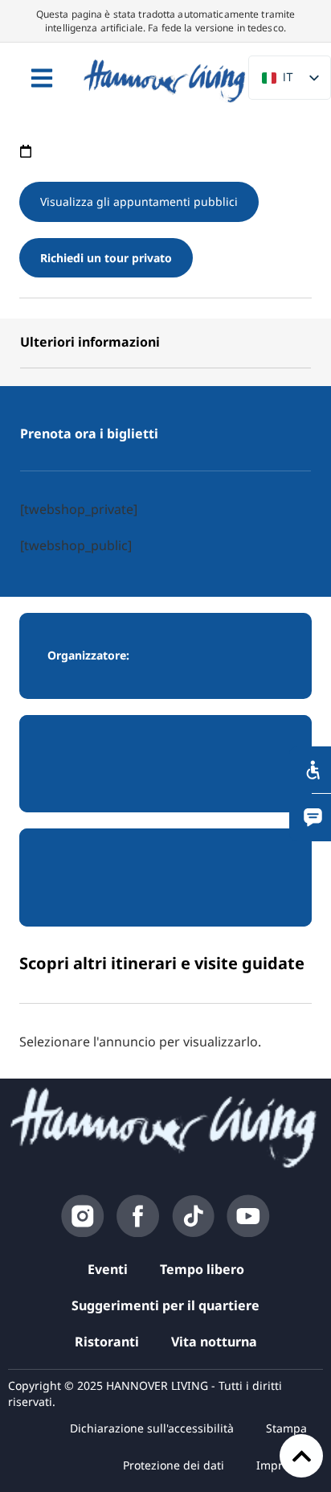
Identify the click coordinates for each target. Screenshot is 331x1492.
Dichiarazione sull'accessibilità (152, 1428)
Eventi (108, 1269)
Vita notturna (214, 1341)
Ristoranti (107, 1341)
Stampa (286, 1428)
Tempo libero (202, 1269)
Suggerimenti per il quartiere (165, 1305)
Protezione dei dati (173, 1465)
